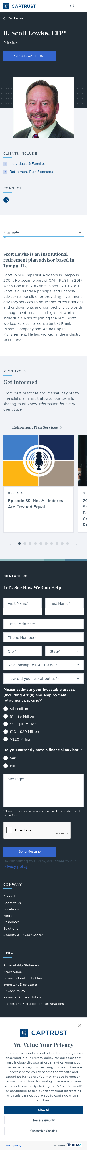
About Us (10, 896)
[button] (79, 1025)
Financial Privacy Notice (22, 997)
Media (7, 916)
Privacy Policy (13, 1145)
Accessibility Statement (21, 965)
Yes (13, 758)
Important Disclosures (20, 985)
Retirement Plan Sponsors (31, 171)
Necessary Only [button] (44, 1120)
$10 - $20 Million (24, 731)
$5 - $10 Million (23, 724)
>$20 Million (20, 739)
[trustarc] (74, 1145)
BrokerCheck (13, 972)
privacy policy (15, 866)
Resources (11, 922)
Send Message (30, 851)
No (12, 765)
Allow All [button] (43, 1110)
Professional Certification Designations (33, 1004)
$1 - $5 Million (22, 716)
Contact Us (12, 903)
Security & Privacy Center (23, 935)
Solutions (10, 928)
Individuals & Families (27, 163)
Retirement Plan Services (35, 427)
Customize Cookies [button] (43, 1131)
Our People (15, 18)
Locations (11, 909)
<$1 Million (19, 708)
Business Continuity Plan (22, 978)
